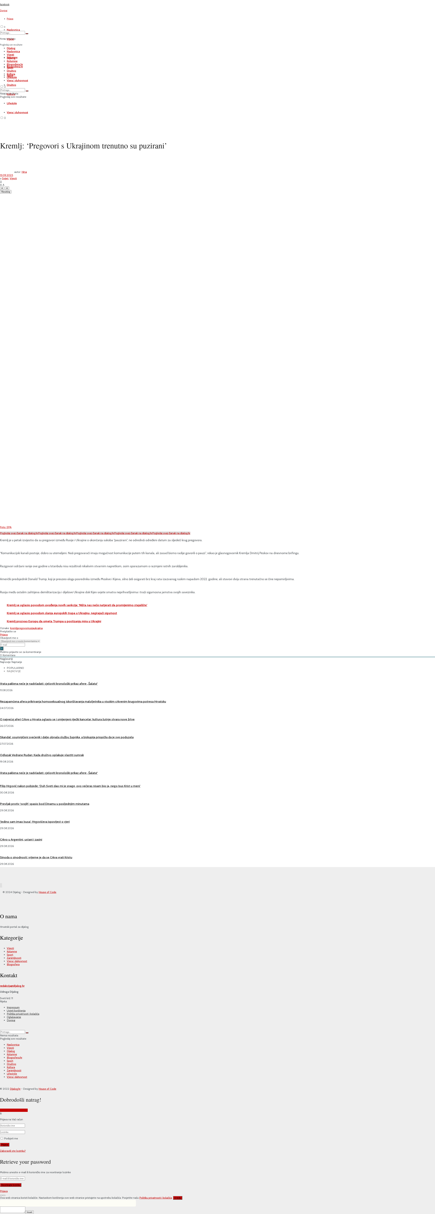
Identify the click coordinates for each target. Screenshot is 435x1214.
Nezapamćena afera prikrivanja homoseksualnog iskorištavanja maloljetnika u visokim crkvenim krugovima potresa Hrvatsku (83, 701)
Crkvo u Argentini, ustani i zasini (21, 839)
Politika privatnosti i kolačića (23, 1013)
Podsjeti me (11, 1138)
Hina (24, 172)
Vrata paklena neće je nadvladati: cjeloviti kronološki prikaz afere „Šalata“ (49, 684)
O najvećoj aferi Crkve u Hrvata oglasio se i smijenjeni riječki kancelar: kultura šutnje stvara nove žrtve (67, 719)
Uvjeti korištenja (16, 1010)
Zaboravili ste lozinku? (13, 1150)
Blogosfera (13, 964)
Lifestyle (12, 77)
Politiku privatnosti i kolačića (155, 1197)
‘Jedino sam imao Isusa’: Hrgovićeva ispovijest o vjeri (35, 822)
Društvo (11, 85)
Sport (10, 67)
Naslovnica (13, 51)
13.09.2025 (6, 175)
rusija (31, 628)
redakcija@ (6, 985)
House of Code (47, 892)
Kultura (11, 74)
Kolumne (12, 61)
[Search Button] (26, 33)
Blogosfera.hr (15, 66)
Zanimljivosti (14, 958)
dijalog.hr (18, 985)
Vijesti (10, 54)
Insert (29, 1212)
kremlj (13, 628)
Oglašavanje (14, 1017)
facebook (4, 4)
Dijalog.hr (15, 1088)
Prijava (10, 18)
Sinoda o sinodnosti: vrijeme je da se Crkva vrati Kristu (36, 857)
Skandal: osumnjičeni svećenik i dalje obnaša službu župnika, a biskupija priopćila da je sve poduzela (67, 737)
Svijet (5, 178)
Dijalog (11, 48)
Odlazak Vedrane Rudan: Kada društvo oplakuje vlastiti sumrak (42, 755)
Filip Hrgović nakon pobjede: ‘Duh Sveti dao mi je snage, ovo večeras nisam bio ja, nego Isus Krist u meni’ (70, 786)
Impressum (13, 1007)
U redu (177, 1197)
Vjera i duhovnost (17, 112)
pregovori (22, 628)
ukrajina (38, 628)
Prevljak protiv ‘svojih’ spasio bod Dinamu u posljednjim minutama (44, 804)
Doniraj (11, 1020)
